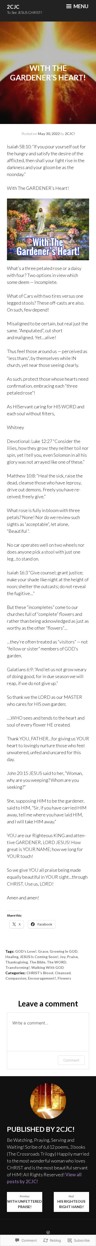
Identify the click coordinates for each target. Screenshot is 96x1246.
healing (11, 956)
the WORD (56, 962)
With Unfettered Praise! (24, 1202)
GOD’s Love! (25, 951)
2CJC (13, 7)
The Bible (37, 962)
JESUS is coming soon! (39, 956)
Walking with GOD (47, 967)
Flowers (64, 978)
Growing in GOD (64, 951)
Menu (80, 6)
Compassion (15, 978)
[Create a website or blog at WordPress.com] (48, 1232)
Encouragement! (42, 978)
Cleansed (63, 973)
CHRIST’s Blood (39, 973)
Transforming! (17, 967)
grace (43, 951)
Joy (63, 956)
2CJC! (70, 133)
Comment (71, 1060)
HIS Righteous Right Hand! (71, 1202)
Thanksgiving (16, 962)
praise (72, 956)
